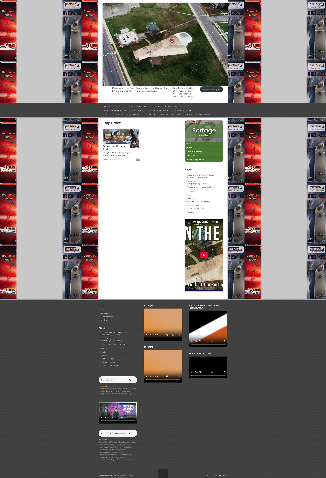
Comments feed (106, 317)
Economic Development (194, 152)
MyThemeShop (221, 475)
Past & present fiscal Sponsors (167, 106)
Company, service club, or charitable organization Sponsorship (136, 110)
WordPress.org (106, 320)
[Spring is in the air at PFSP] (121, 138)
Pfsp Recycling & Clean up (199, 114)
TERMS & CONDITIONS (196, 208)
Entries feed (105, 313)
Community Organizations (195, 160)
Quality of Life (190, 148)
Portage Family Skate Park (108, 475)
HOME (105, 106)
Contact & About (121, 106)
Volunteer (150, 114)
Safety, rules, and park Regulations (122, 114)
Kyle (112, 159)
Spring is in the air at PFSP (115, 147)
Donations (140, 106)
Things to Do (190, 156)
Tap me (211, 89)
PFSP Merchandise (182, 110)
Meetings (176, 114)
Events (163, 114)
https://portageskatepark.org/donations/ (118, 460)
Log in (102, 310)
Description (103, 386)
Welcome (189, 144)
